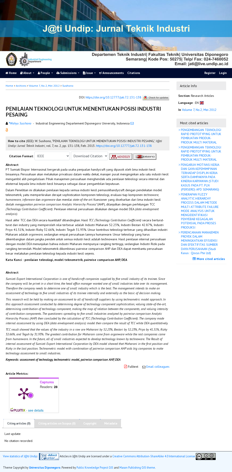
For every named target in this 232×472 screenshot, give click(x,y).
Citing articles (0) (19, 423)
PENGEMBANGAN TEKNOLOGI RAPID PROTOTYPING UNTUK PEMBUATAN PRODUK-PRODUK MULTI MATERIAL (200, 136)
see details (36, 410)
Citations (133, 73)
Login (223, 73)
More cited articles (210, 259)
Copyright (90, 423)
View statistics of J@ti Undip (20, 456)
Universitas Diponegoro (44, 467)
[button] (7, 130)
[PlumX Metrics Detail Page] (24, 393)
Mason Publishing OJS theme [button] (137, 467)
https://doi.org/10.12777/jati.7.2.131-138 (113, 97)
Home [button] (9, 85)
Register (209, 73)
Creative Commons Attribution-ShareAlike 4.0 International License (153, 456)
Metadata (110, 423)
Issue (89, 73)
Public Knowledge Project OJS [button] (95, 467)
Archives (21, 85)
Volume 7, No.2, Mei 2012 (44, 85)
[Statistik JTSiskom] (49, 456)
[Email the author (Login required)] (132, 123)
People (45, 73)
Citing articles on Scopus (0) (57, 423)
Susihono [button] (67, 85)
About (27, 73)
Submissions (68, 73)
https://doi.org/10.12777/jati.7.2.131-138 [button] (124, 146)
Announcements (113, 73)
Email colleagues (157, 367)
